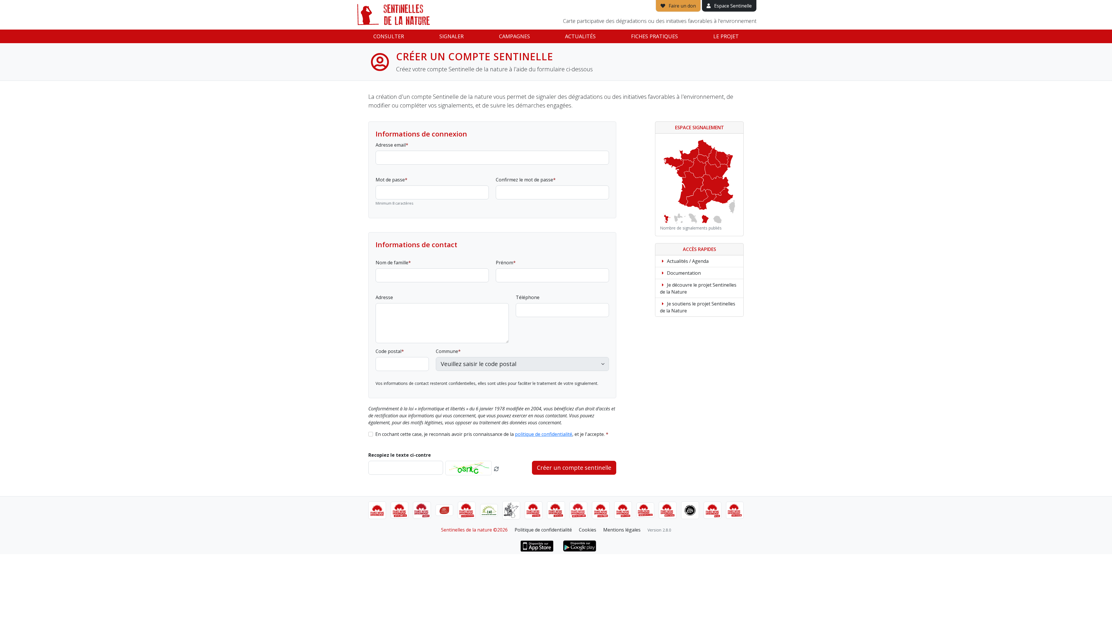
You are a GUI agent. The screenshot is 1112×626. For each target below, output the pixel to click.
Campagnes (514, 36)
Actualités (580, 36)
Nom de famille (392, 262)
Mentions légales (622, 530)
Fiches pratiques (654, 36)
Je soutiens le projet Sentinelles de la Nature (697, 307)
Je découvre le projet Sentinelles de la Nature (698, 288)
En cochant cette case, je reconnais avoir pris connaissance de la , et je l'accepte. (490, 434)
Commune (447, 351)
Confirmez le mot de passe (524, 179)
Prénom (504, 262)
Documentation (683, 273)
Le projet (726, 36)
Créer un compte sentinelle (574, 468)
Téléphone (527, 297)
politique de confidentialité (543, 434)
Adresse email (391, 145)
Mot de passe (390, 179)
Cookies (587, 530)
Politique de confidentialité (543, 530)
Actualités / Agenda (687, 261)
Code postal (388, 351)
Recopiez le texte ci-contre (399, 455)
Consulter (388, 36)
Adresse (384, 297)
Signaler (451, 36)
